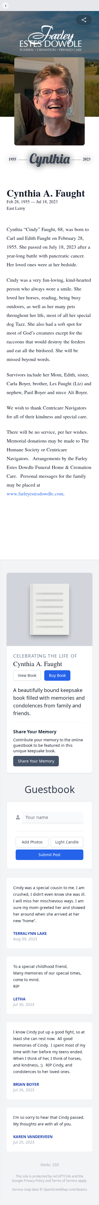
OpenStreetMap (55, 1189)
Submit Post (49, 854)
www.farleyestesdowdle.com (35, 493)
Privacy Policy (34, 1180)
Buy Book (57, 675)
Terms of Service (64, 1180)
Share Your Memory (36, 761)
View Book (27, 675)
